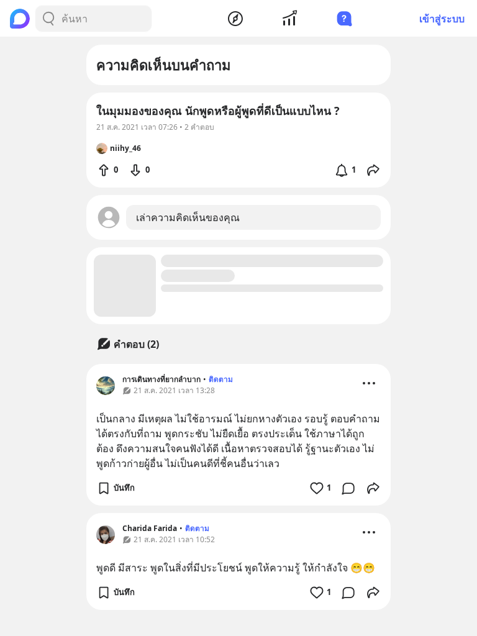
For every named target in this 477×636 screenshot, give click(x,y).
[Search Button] (48, 18)
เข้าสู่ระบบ (442, 18)
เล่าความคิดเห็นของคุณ (188, 217)
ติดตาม (221, 379)
